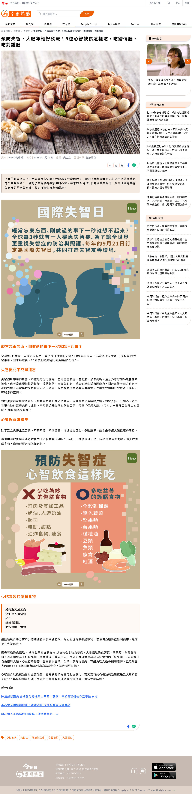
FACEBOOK (154, 3)
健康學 (17, 30)
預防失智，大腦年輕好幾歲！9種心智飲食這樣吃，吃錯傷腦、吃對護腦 (68, 30)
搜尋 (87, 13)
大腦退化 (67, 737)
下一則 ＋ (153, 756)
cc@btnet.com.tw (76, 777)
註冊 (187, 3)
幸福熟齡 (5, 30)
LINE (168, 3)
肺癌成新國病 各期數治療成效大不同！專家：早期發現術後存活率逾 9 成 (49, 696)
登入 (178, 3)
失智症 (26, 30)
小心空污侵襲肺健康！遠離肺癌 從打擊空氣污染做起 (35, 705)
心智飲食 (11, 737)
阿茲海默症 (38, 737)
